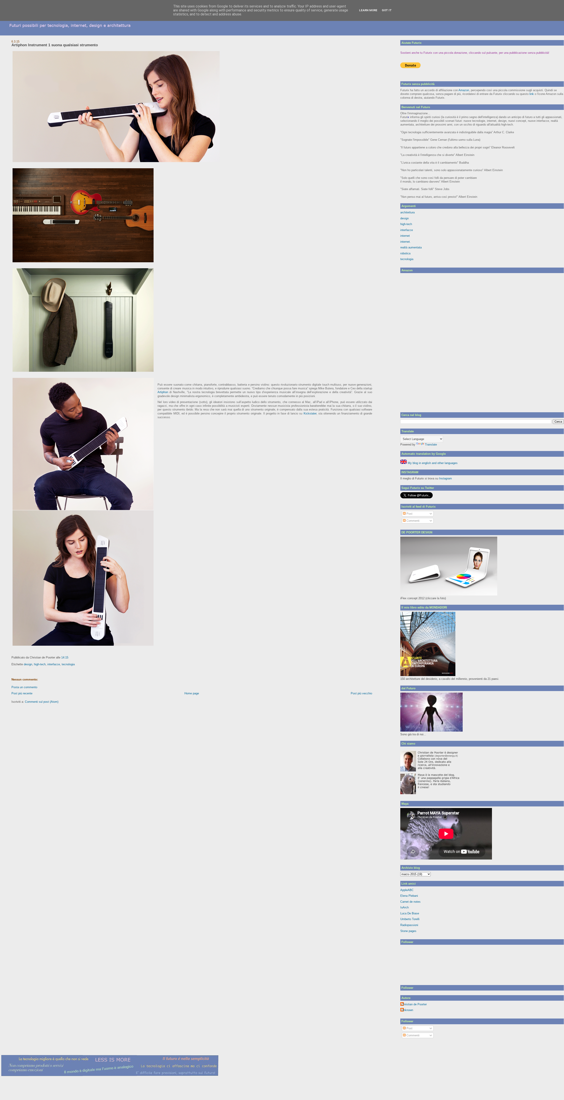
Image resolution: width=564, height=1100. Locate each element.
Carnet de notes (410, 901)
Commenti (412, 520)
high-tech (40, 664)
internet (405, 235)
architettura (407, 212)
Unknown (407, 1010)
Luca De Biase (409, 913)
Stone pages (408, 931)
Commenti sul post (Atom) (41, 701)
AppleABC (407, 890)
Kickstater (310, 413)
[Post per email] (69, 657)
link (531, 94)
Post (409, 513)
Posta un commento (24, 687)
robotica (405, 253)
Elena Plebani (409, 895)
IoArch (404, 907)
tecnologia (68, 664)
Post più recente (21, 693)
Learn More (368, 10)
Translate (431, 444)
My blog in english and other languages (432, 463)
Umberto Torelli (409, 919)
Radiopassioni (409, 925)
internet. (405, 241)
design (28, 664)
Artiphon (163, 392)
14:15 (64, 657)
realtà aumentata (411, 247)
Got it (387, 10)
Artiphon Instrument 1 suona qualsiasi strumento (54, 45)
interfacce (53, 664)
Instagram (445, 478)
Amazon (463, 90)
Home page (191, 693)
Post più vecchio (361, 693)
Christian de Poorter (414, 1004)
